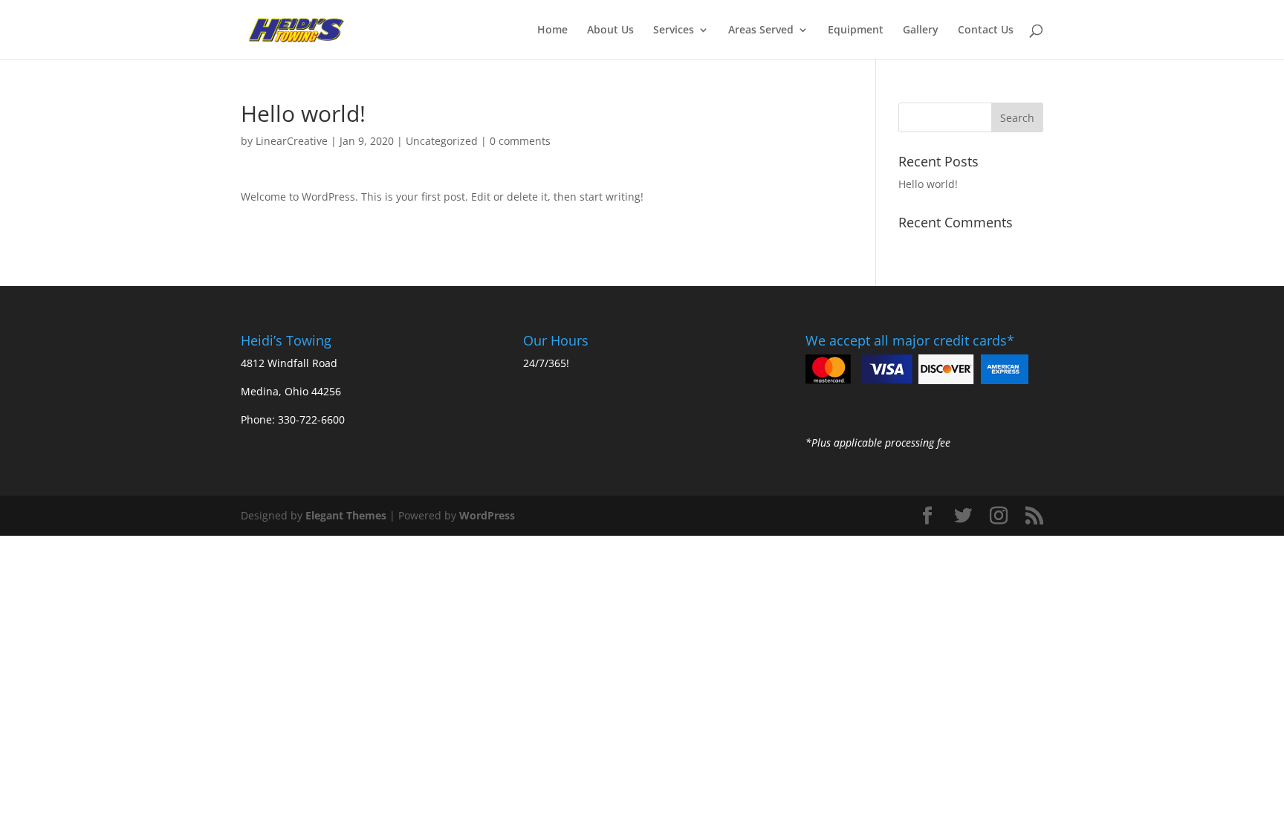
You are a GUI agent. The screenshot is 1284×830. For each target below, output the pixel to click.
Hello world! (928, 184)
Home (552, 30)
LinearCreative (292, 141)
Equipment (855, 30)
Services (673, 30)
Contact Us (986, 30)
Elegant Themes (345, 515)
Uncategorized (442, 141)
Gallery (920, 30)
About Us (610, 30)
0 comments (520, 141)
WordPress (487, 515)
